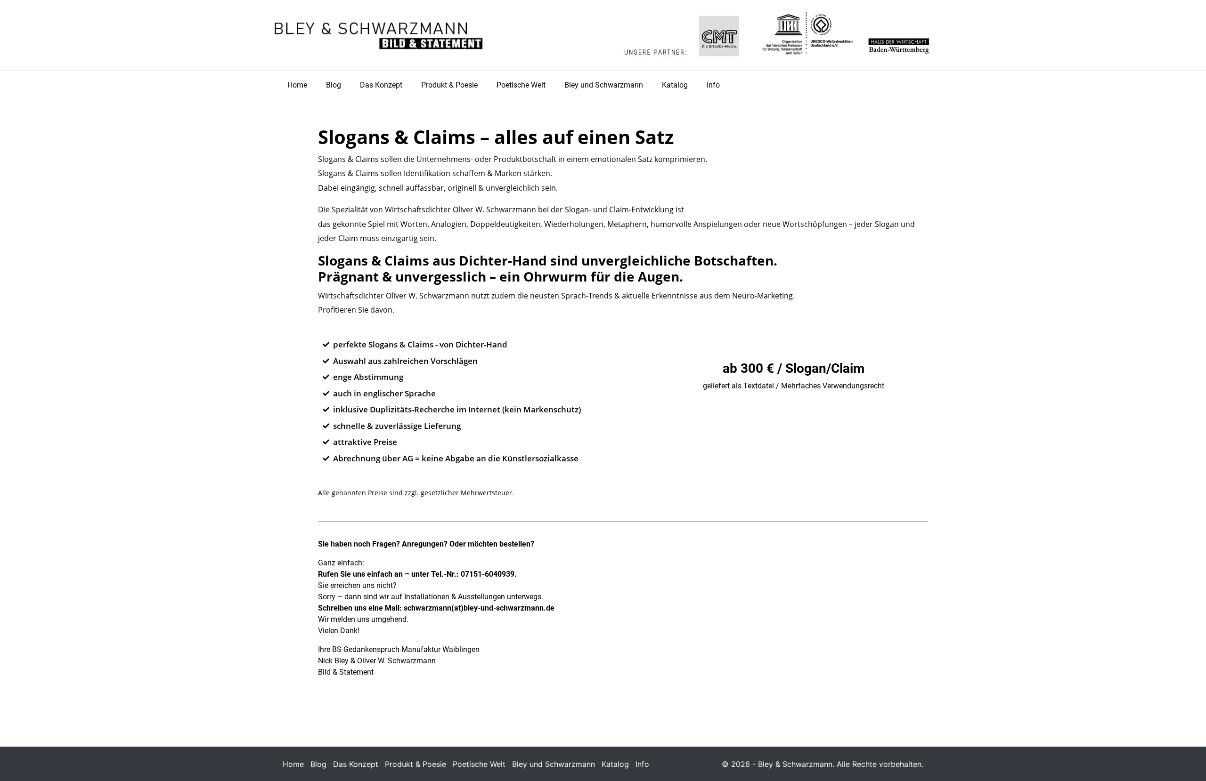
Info (713, 85)
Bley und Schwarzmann (603, 85)
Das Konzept (381, 85)
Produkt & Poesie (449, 85)
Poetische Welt (521, 85)
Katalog (675, 85)
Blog (333, 85)
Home (297, 85)
